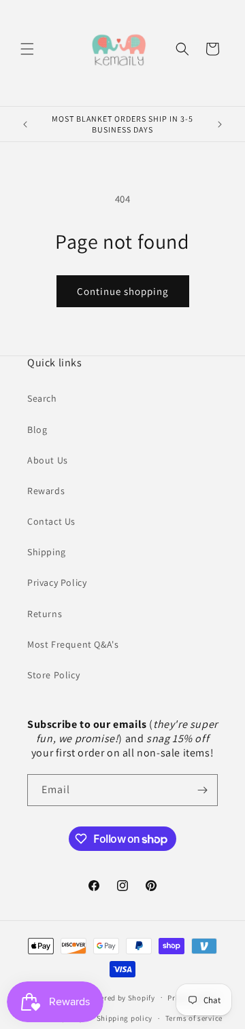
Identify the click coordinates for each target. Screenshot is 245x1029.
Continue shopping (123, 291)
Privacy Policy (56, 582)
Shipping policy (125, 1018)
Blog (37, 429)
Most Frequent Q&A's (72, 644)
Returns (44, 614)
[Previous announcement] (25, 124)
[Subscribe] (202, 790)
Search (42, 398)
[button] (27, 49)
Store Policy (53, 675)
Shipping (46, 552)
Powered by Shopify (120, 997)
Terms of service (194, 1018)
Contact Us (51, 521)
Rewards (46, 491)
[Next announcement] (220, 124)
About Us (47, 460)
